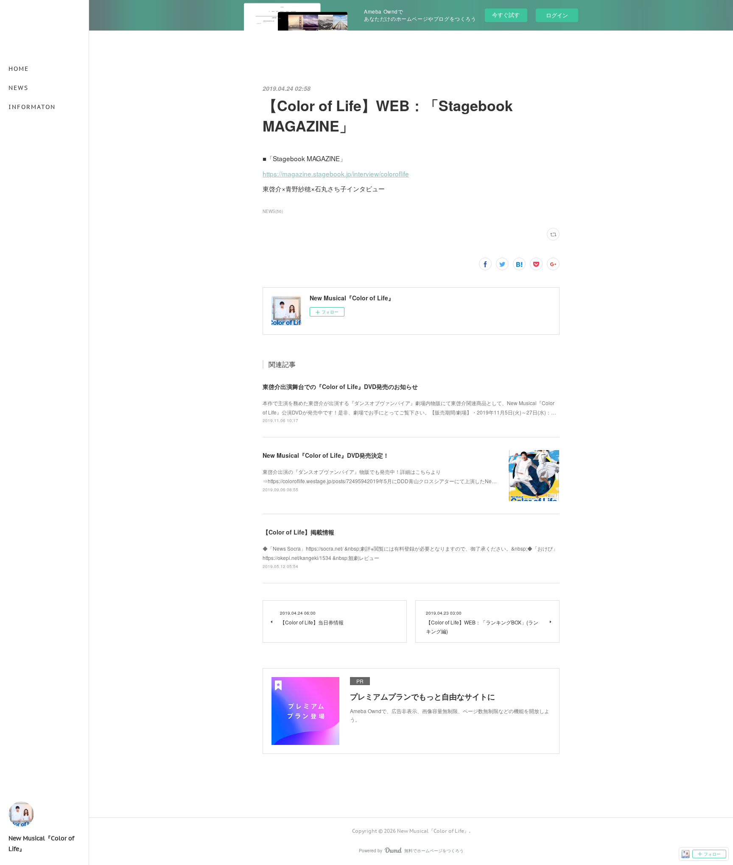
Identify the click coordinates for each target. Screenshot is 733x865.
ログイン (557, 15)
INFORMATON (32, 107)
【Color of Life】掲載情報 (298, 532)
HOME (18, 69)
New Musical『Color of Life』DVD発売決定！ (326, 455)
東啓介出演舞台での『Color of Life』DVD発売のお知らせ (340, 386)
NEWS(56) (273, 211)
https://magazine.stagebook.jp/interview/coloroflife (336, 173)
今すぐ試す (506, 15)
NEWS (18, 88)
